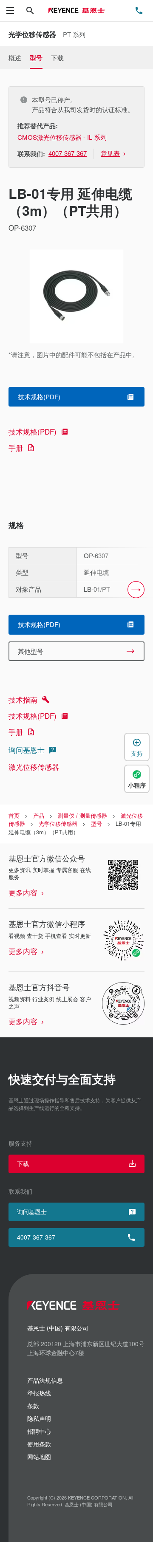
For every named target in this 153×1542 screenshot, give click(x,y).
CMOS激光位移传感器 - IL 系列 (62, 137)
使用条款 (39, 1444)
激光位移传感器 (33, 766)
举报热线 (39, 1393)
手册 (15, 447)
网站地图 (39, 1456)
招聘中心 (39, 1431)
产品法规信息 (45, 1380)
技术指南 (22, 699)
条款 (33, 1405)
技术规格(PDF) (32, 431)
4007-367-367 (36, 1237)
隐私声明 (39, 1418)
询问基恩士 (26, 749)
